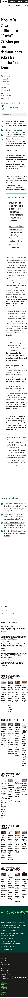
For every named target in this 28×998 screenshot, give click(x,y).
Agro (19, 928)
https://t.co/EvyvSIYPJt (16, 280)
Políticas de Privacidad (4, 987)
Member (8, 922)
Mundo (13, 930)
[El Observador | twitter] (16, 913)
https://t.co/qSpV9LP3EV (16, 319)
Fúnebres (10, 936)
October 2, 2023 (21, 324)
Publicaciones (6, 944)
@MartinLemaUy (12, 265)
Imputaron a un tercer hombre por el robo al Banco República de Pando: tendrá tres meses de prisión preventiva (13, 630)
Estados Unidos (6, 949)
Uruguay (4, 1)
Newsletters (16, 944)
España (12, 946)
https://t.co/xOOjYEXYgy (16, 345)
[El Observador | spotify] (26, 916)
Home (3, 922)
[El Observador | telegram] (22, 919)
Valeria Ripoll (5, 611)
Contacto (3, 994)
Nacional (9, 925)
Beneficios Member (18, 922)
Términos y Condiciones (4, 991)
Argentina (4, 946)
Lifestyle (22, 933)
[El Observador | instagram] (23, 913)
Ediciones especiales (8, 941)
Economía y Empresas (8, 928)
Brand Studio (5, 930)
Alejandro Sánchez (17, 611)
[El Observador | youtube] (26, 913)
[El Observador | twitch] (26, 919)
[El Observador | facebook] (19, 913)
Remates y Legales (7, 938)
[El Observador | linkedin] (22, 916)
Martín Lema (5, 614)
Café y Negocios (20, 925)
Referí (3, 925)
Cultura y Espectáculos (9, 933)
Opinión (3, 936)
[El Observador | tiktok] (19, 916)
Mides (13, 614)
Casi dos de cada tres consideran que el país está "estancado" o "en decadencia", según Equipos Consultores (12, 664)
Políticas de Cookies (4, 983)
